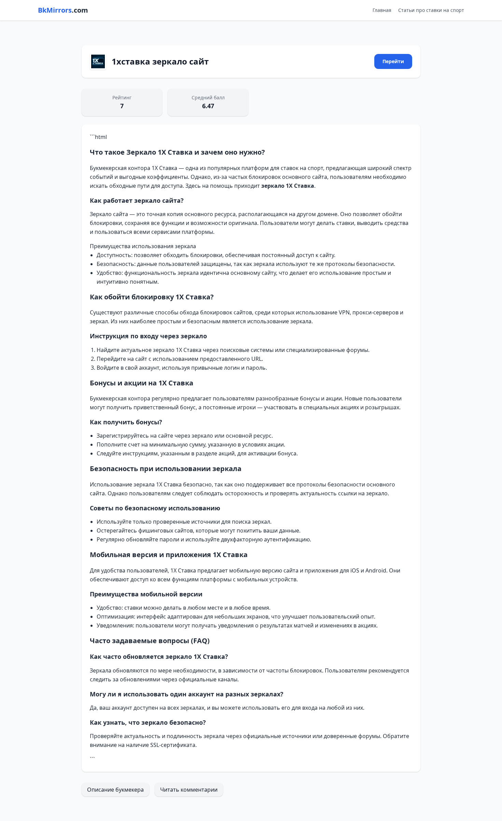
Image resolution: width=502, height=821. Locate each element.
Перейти (393, 61)
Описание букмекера (115, 789)
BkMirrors (63, 10)
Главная (382, 10)
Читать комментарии (189, 789)
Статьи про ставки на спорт (431, 10)
